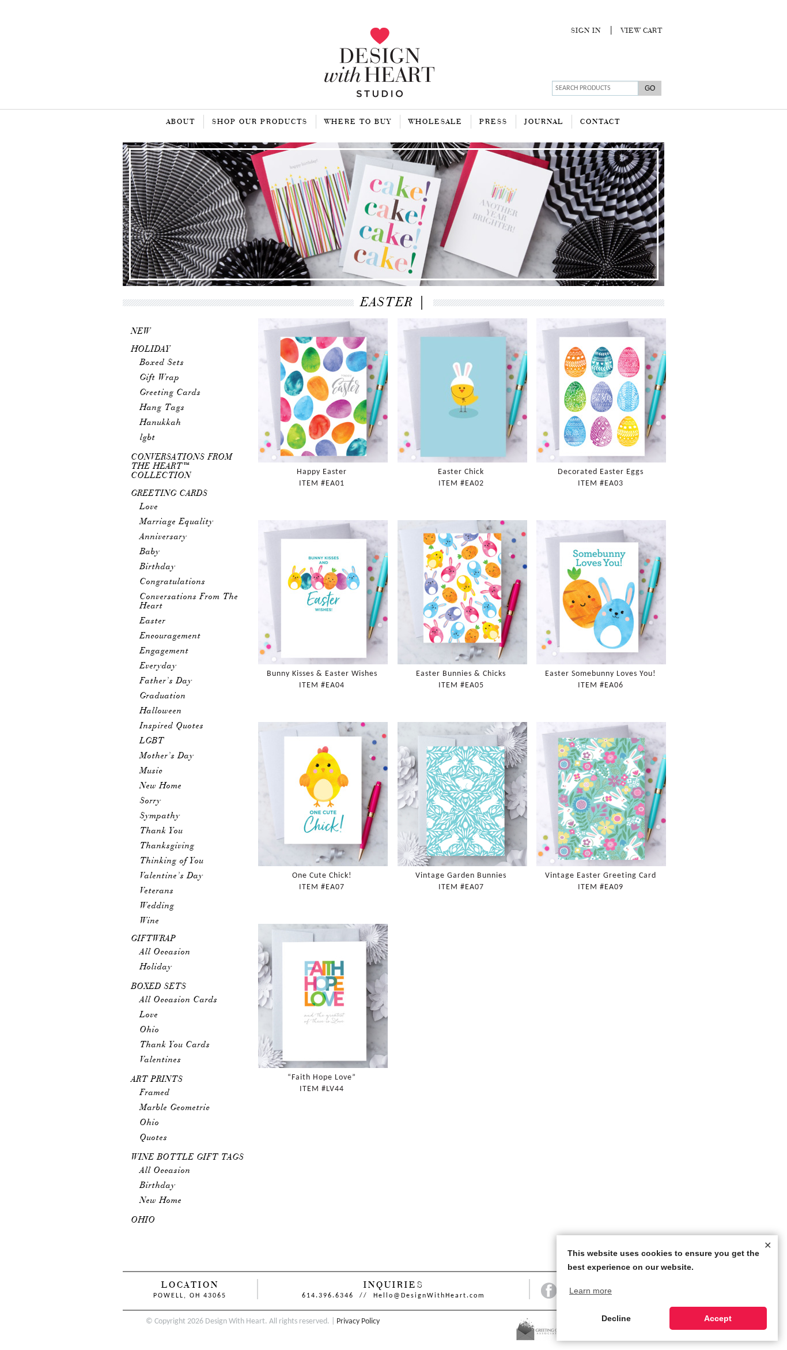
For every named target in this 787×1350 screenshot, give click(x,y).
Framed (155, 1092)
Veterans (157, 891)
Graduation (163, 696)
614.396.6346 (328, 1295)
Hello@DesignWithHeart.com (429, 1295)
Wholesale (435, 122)
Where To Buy (358, 122)
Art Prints (157, 1079)
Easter (153, 621)
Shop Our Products (260, 122)
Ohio (150, 1030)
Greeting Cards (170, 392)
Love (149, 507)
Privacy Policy (358, 1321)
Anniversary (163, 536)
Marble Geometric (175, 1107)
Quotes (154, 1137)
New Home (161, 786)
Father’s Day (166, 681)
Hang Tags (162, 407)
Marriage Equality (177, 522)
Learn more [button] (590, 1290)
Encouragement (170, 636)
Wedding (157, 906)
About (181, 122)
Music (151, 771)
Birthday (158, 566)
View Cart (642, 31)
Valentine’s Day (171, 876)
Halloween (161, 711)
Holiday (151, 349)
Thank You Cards (175, 1045)
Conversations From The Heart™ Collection (182, 466)
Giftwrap (153, 938)
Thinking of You (172, 861)
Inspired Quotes (172, 726)
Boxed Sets (162, 362)
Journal (543, 122)
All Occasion (165, 952)
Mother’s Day (167, 756)
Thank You (161, 831)
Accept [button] (718, 1318)
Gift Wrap (160, 377)
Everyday (158, 666)
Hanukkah (160, 422)
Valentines (160, 1060)
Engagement (164, 651)
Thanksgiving (167, 846)
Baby (150, 551)
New (141, 331)
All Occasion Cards (179, 1000)
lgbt (148, 437)
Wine (150, 921)
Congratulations (173, 581)
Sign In (586, 31)
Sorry (150, 801)
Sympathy (160, 816)
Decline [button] (616, 1318)
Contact (600, 122)
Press (493, 122)
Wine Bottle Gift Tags (187, 1157)
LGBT (152, 741)
